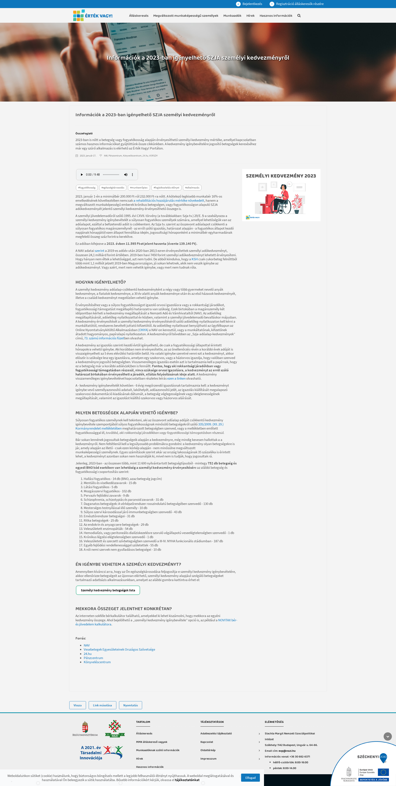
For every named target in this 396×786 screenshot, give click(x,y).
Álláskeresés (138, 16)
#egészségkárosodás (112, 187)
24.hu (88, 653)
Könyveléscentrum (97, 662)
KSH (195, 259)
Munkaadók (232, 16)
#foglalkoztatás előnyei (166, 187)
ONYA (143, 330)
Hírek (250, 16)
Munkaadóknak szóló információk (157, 750)
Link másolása (102, 705)
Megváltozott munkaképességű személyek (185, 16)
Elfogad (250, 778)
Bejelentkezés (252, 3)
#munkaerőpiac (139, 187)
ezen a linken (176, 378)
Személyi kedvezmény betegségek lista (108, 590)
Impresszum (208, 758)
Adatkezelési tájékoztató (216, 733)
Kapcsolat (206, 742)
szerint (99, 250)
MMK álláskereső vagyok (151, 742)
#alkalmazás (192, 187)
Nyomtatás (130, 705)
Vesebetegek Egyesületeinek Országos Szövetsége (119, 649)
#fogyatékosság (86, 187)
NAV (87, 645)
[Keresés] (299, 16)
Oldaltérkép (208, 750)
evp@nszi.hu (287, 751)
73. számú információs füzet (104, 338)
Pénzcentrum (93, 658)
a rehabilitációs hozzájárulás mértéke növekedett (168, 200)
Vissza (78, 705)
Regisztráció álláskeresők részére (300, 3)
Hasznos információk (276, 16)
